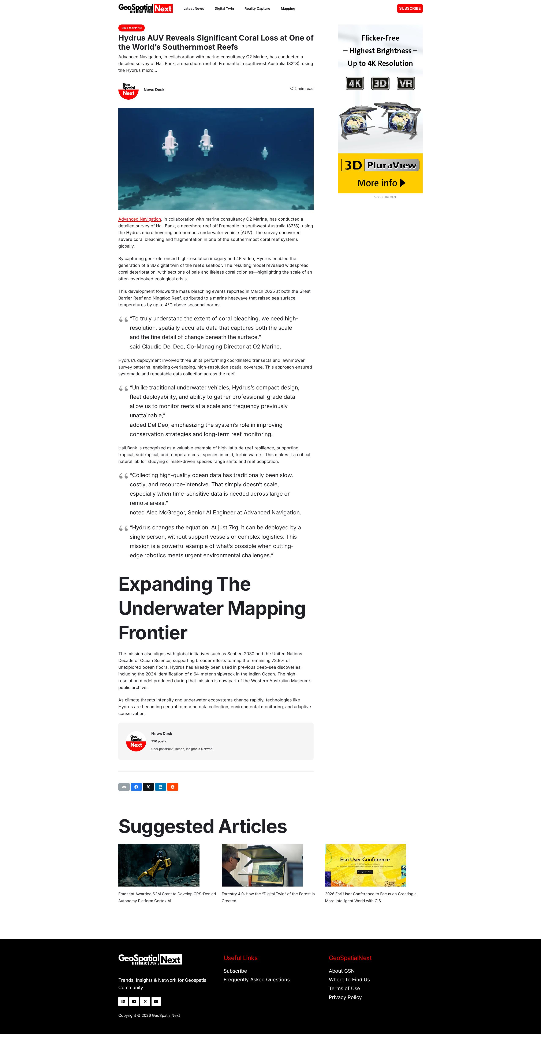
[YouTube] (134, 1001)
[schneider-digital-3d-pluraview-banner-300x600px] (374, 108)
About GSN (342, 971)
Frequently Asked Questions (257, 979)
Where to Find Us (349, 979)
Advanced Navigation (139, 219)
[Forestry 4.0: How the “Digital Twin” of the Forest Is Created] (262, 847)
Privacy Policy (345, 997)
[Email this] (124, 787)
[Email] (156, 1001)
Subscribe (235, 971)
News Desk (154, 89)
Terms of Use (344, 988)
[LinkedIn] (123, 1001)
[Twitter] (145, 1001)
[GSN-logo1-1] (145, 8)
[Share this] (136, 787)
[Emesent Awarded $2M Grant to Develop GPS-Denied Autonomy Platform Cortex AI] (158, 847)
